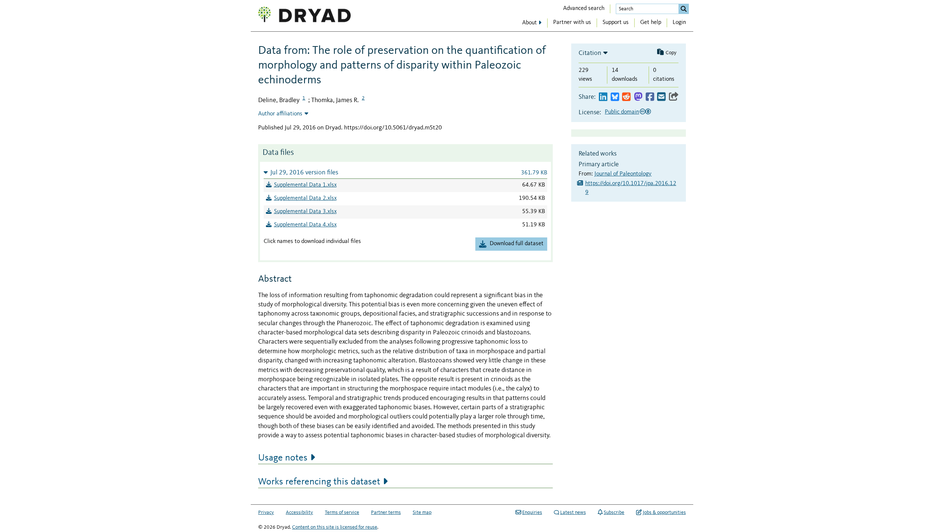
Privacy (266, 512)
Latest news (573, 512)
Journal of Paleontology (623, 174)
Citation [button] (590, 53)
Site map (422, 512)
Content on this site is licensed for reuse (334, 527)
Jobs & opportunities (664, 512)
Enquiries (532, 512)
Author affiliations (280, 114)
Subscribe (614, 512)
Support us (616, 22)
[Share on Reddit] (626, 97)
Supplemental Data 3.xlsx (305, 212)
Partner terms (386, 512)
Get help (650, 22)
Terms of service (342, 512)
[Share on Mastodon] (638, 97)
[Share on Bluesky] (615, 97)
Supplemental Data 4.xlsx (305, 225)
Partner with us (572, 22)
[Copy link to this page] (673, 97)
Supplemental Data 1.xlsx (305, 185)
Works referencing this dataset (319, 482)
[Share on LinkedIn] (603, 97)
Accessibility (299, 512)
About (529, 23)
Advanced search (583, 8)
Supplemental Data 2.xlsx (305, 198)
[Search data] (683, 9)
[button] (405, 172)
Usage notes (283, 458)
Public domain (622, 112)
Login (679, 22)
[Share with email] (661, 97)
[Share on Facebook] (650, 97)
